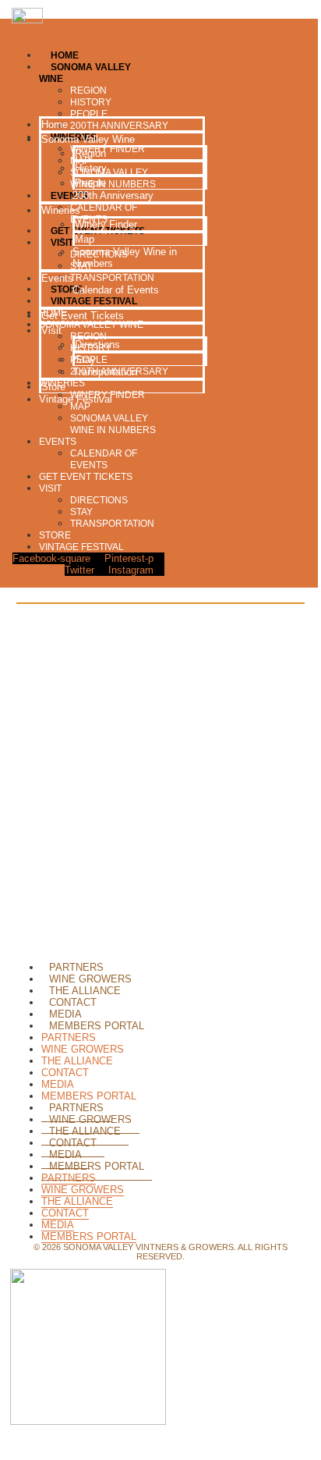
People (90, 183)
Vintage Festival (81, 547)
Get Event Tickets (85, 476)
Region (90, 153)
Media (65, 1014)
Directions (99, 500)
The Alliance (85, 990)
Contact (73, 1002)
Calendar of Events (103, 459)
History (91, 168)
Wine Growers (90, 979)
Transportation (112, 523)
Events (57, 441)
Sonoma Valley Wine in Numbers (113, 424)
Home (54, 124)
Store (55, 535)
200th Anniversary (112, 195)
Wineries (60, 210)
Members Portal (96, 1026)
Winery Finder (106, 224)
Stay (81, 512)
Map (84, 239)
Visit (50, 488)
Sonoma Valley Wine (88, 139)
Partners (76, 967)
